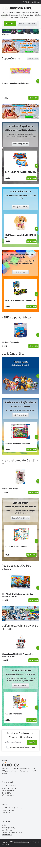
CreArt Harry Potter (10, 488)
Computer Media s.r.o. (21, 842)
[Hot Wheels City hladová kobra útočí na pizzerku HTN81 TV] (20, 582)
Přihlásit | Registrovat (32, 2)
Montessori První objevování (15, 546)
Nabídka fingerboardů (20, 143)
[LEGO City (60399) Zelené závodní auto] (20, 289)
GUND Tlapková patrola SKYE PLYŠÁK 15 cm (20, 236)
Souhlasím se (22, 747)
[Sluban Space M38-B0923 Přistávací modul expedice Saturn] (20, 642)
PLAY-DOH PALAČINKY (13, 713)
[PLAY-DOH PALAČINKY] (20, 702)
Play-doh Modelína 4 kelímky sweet (16, 83)
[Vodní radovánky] (20, 46)
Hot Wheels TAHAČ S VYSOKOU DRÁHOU (20, 172)
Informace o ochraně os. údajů (12, 832)
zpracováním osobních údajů (26, 747)
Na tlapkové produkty (20, 207)
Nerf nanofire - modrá (10, 342)
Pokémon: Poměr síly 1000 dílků (17, 443)
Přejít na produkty (20, 415)
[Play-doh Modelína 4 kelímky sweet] (20, 71)
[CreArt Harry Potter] (20, 477)
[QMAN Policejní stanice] (20, 613)
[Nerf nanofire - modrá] (20, 330)
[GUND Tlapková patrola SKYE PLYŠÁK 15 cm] (20, 223)
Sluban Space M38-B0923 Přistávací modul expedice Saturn (19, 655)
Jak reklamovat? (7, 830)
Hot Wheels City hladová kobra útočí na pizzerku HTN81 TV (17, 595)
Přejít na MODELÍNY (20, 685)
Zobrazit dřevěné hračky (20, 518)
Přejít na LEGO (20, 272)
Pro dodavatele (7, 834)
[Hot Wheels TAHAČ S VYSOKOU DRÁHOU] (20, 160)
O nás (3, 825)
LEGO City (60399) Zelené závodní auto (19, 300)
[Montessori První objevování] (20, 534)
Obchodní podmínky (8, 827)
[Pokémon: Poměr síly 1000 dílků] (20, 432)
